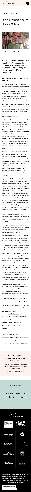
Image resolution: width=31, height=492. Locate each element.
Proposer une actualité (15, 371)
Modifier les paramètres (9, 489)
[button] (15, 371)
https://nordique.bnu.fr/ (14, 322)
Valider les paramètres (9, 486)
